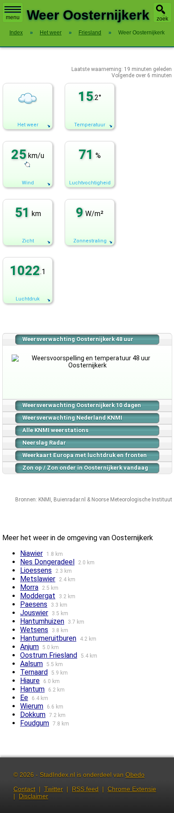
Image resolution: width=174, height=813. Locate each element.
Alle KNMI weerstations (55, 430)
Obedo (135, 774)
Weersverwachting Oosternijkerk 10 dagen (81, 405)
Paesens (33, 604)
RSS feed (85, 788)
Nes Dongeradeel (47, 562)
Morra (29, 587)
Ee (24, 697)
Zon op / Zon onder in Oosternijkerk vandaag (85, 467)
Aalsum (31, 663)
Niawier (31, 553)
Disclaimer (33, 796)
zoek (162, 19)
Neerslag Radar (44, 442)
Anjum (29, 646)
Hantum (32, 689)
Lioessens (36, 570)
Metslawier (37, 579)
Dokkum (33, 714)
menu (13, 17)
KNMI (44, 499)
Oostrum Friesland (48, 655)
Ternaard (34, 672)
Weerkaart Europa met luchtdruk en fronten (84, 455)
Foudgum (34, 723)
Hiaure (30, 680)
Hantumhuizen (42, 621)
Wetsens (34, 629)
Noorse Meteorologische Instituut (131, 499)
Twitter (53, 788)
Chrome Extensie (132, 788)
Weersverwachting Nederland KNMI (72, 417)
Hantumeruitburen (48, 638)
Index (16, 32)
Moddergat (37, 596)
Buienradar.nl (70, 499)
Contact (24, 788)
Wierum (31, 706)
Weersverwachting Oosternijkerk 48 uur (77, 339)
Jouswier (34, 613)
